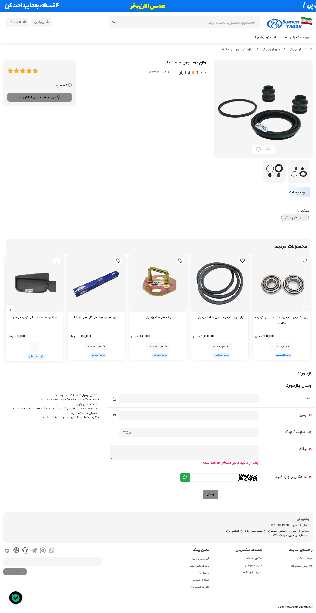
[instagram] (42, 551)
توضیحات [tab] (298, 192)
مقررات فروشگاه (252, 572)
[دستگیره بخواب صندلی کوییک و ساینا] (34, 283)
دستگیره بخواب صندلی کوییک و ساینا (34, 317)
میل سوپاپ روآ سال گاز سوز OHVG (96, 317)
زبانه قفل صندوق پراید (158, 317)
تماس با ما (199, 558)
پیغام (303, 448)
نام (309, 398)
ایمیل (303, 415)
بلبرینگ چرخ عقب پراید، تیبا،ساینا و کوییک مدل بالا (281, 320)
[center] (114, 22)
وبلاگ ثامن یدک (199, 566)
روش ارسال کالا (300, 565)
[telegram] (34, 551)
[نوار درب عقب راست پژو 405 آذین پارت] (219, 283)
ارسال (210, 494)
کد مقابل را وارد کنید (291, 476)
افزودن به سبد (281, 347)
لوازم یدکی (294, 49)
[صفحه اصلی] (311, 49)
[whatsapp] (52, 551)
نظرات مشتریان (199, 587)
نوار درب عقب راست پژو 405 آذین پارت (220, 317)
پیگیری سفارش (253, 558)
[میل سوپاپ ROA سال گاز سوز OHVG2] (96, 283)
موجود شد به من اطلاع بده (38, 97)
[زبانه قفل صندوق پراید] (157, 283)
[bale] (7, 551)
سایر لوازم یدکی (271, 49)
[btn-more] (34, 347)
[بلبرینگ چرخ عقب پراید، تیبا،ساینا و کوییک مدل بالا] (281, 283)
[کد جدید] (185, 477)
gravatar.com (31, 409)
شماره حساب (201, 580)
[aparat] (16, 551)
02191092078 (280, 525)
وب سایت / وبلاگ (297, 431)
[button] (305, 310)
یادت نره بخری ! (266, 37)
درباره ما (204, 573)
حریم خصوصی (253, 565)
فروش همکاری (304, 558)
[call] (25, 551)
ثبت (15, 571)
